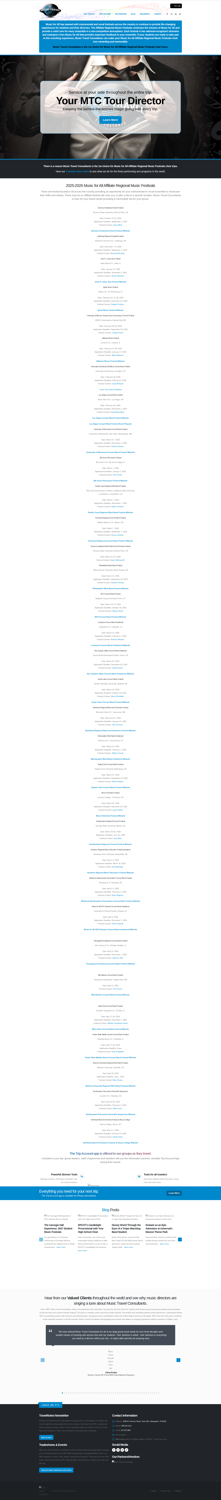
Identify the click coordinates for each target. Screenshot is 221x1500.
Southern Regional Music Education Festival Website (110, 873)
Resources (145, 14)
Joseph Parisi (117, 333)
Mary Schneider (117, 696)
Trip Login (177, 6)
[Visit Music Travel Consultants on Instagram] (171, 14)
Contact (158, 14)
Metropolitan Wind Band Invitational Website (110, 759)
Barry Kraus (117, 1080)
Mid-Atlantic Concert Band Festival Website (110, 995)
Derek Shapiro (117, 781)
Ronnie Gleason (117, 639)
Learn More (174, 1193)
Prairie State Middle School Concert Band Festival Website (110, 1057)
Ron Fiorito (117, 475)
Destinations (121, 14)
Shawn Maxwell (117, 276)
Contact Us (178, 1491)
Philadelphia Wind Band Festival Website (111, 588)
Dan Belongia (117, 867)
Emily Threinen (118, 446)
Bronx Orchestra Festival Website (110, 816)
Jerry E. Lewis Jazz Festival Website (110, 282)
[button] (62, 1393)
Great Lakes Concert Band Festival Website (111, 702)
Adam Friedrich (117, 507)
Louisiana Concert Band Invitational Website (110, 645)
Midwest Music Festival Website (111, 361)
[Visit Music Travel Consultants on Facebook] (167, 14)
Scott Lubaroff (117, 924)
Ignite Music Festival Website (110, 310)
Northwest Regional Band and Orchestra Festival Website (110, 731)
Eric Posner (117, 989)
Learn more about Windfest (111, 390)
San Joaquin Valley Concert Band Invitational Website (110, 674)
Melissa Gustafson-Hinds (117, 1023)
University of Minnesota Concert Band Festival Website (110, 452)
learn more (61, 1247)
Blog (133, 14)
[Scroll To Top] (216, 1497)
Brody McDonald (117, 253)
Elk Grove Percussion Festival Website (110, 481)
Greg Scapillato (117, 1052)
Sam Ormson (117, 725)
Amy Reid (117, 838)
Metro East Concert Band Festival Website (110, 1029)
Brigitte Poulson (117, 304)
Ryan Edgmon (117, 895)
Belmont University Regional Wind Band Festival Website (111, 1086)
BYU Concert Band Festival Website (110, 617)
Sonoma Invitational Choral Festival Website (110, 231)
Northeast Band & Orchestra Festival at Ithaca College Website (110, 1143)
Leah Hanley (117, 810)
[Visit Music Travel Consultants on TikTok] (180, 14)
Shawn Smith (117, 611)
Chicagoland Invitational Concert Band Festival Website (110, 964)
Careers (154, 1491)
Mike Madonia (117, 355)
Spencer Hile (117, 958)
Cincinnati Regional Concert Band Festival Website (110, 541)
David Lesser (117, 668)
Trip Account (105, 14)
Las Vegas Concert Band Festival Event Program (110, 424)
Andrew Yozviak (117, 583)
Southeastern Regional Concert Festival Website (110, 844)
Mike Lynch (117, 1108)
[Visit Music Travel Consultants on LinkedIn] (176, 14)
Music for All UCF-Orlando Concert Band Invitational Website (110, 929)
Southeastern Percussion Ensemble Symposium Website (110, 1114)
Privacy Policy (165, 1491)
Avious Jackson (117, 535)
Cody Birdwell (117, 384)
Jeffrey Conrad (118, 753)
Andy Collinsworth (117, 560)
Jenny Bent (117, 225)
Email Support (120, 1435)
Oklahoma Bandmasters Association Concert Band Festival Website (110, 901)
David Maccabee (117, 412)
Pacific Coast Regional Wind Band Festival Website (110, 512)
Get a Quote (89, 14)
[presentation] (41, 1239)
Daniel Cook (118, 1137)
